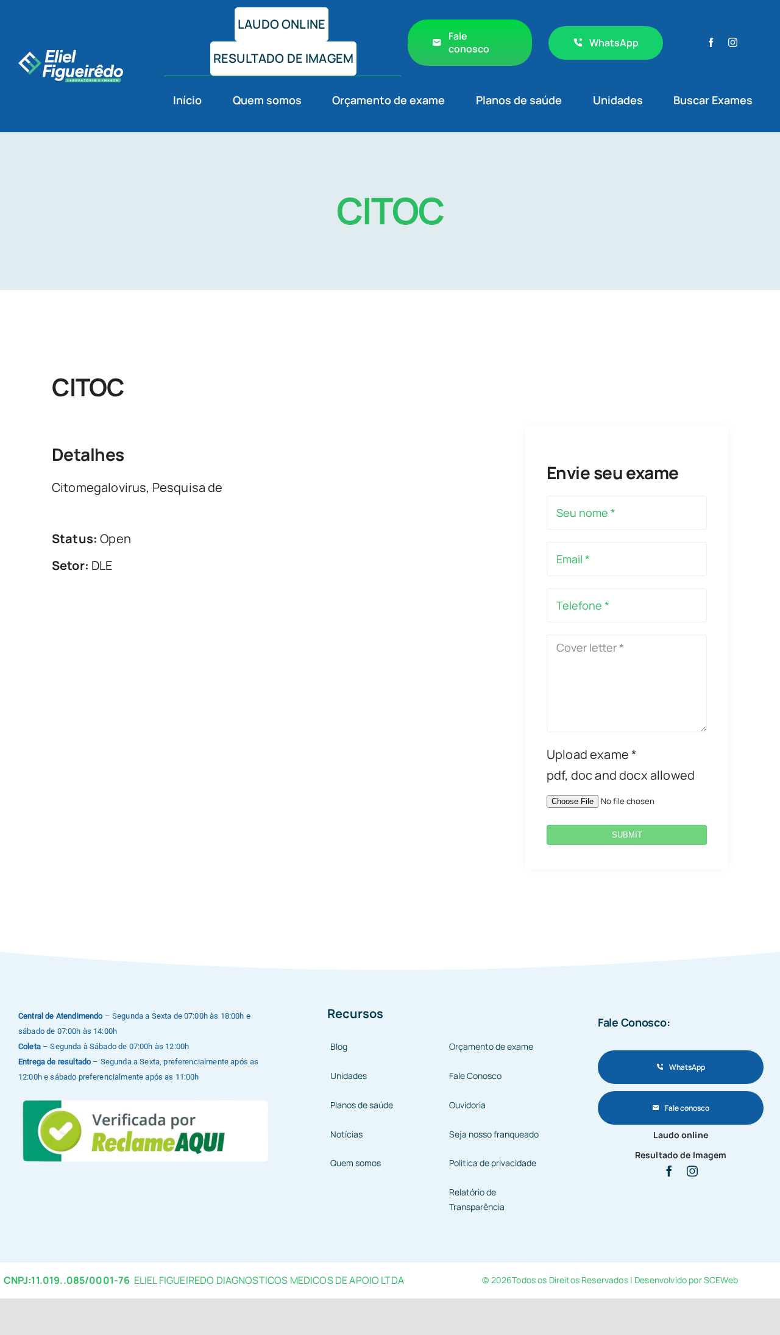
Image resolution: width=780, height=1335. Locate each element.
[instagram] (732, 42)
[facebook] (710, 42)
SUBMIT (627, 834)
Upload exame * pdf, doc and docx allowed (621, 764)
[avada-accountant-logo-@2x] (70, 56)
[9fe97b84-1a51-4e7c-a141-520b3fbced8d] (146, 1098)
